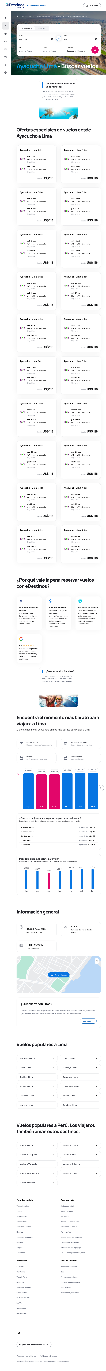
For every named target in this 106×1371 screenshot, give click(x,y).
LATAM (19, 1303)
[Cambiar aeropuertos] (58, 38)
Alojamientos (22, 1216)
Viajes (19, 1211)
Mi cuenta (93, 6)
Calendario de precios (70, 1242)
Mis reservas (66, 1287)
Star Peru (20, 1282)
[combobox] (34, 39)
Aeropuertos (66, 1232)
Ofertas (20, 1242)
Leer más (87, 1021)
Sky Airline (21, 1272)
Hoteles (20, 1232)
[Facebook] (19, 1333)
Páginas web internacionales (32, 1344)
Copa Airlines (22, 1292)
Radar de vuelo (67, 1211)
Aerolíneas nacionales (70, 1221)
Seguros (20, 1247)
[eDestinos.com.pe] (18, 16)
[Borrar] (52, 39)
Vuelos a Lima (59, 16)
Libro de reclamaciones (70, 1282)
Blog (62, 1272)
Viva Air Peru (22, 1277)
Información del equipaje (71, 1247)
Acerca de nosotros (69, 1266)
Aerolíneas (65, 1216)
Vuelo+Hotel (21, 1221)
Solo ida (41, 28)
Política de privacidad (48, 1356)
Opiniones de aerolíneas (71, 1227)
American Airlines (24, 1287)
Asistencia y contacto (70, 1292)
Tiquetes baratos (24, 1227)
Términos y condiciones (26, 1356)
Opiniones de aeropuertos (71, 1237)
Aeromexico (21, 1308)
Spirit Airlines (22, 1313)
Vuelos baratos (27, 16)
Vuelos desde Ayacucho (43, 16)
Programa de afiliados (69, 1277)
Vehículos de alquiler (25, 1237)
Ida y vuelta (27, 28)
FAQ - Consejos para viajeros (73, 1252)
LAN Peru (20, 1266)
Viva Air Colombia (24, 1298)
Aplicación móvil (67, 1206)
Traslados (21, 1252)
